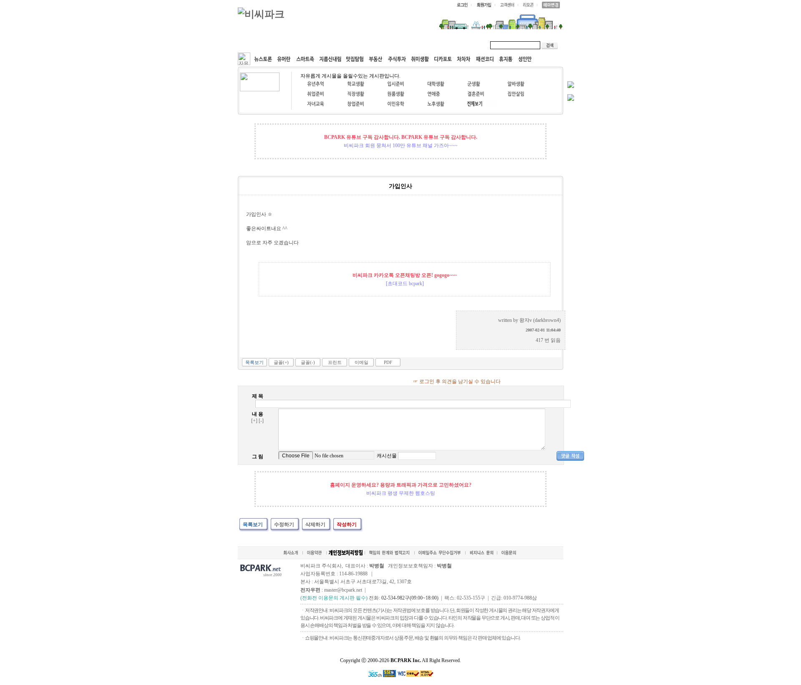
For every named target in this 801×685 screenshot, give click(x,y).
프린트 (335, 362)
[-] (261, 421)
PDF (388, 362)
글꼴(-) (308, 362)
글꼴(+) (281, 362)
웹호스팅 (328, 45)
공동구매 (363, 45)
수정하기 (284, 524)
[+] (254, 421)
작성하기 (347, 524)
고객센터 (398, 45)
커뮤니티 (258, 45)
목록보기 (254, 362)
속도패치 (293, 45)
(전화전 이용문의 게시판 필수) (334, 598)
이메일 (361, 362)
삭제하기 (315, 524)
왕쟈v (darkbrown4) (540, 320)
